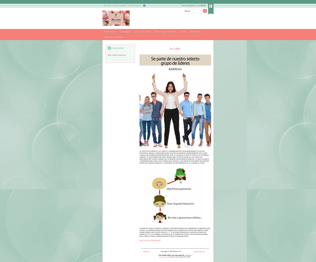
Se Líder (183, 32)
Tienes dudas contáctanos (113, 37)
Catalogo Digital (125, 32)
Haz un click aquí (163, 257)
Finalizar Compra (134, 5)
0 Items (198, 5)
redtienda (188, 255)
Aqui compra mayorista (117, 55)
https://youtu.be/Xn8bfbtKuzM (149, 240)
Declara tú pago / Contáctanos (165, 32)
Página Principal (110, 32)
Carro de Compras (119, 5)
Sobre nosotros (195, 32)
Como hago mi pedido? (143, 32)
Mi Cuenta (107, 5)
